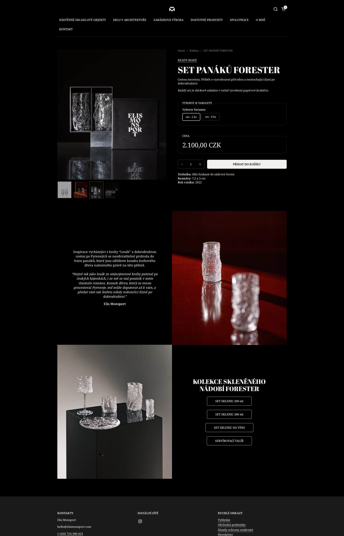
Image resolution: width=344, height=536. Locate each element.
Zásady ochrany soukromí (235, 530)
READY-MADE (187, 60)
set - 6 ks (210, 116)
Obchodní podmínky (232, 525)
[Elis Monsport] (172, 9)
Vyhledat (224, 520)
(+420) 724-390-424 (70, 534)
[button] (275, 9)
